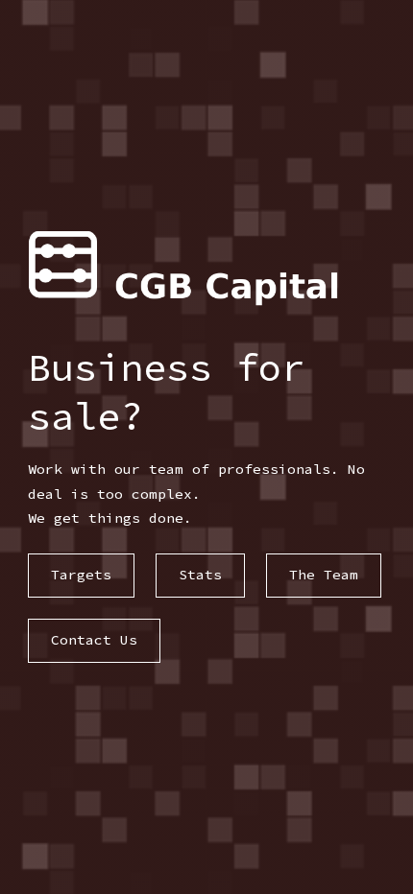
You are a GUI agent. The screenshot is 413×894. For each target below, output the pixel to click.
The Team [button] (323, 574)
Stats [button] (200, 574)
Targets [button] (81, 574)
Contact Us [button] (94, 639)
